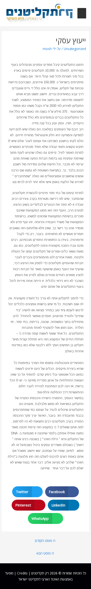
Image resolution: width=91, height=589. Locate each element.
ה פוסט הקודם (45, 540)
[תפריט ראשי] (81, 13)
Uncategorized (75, 48)
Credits (22, 573)
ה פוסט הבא (45, 553)
